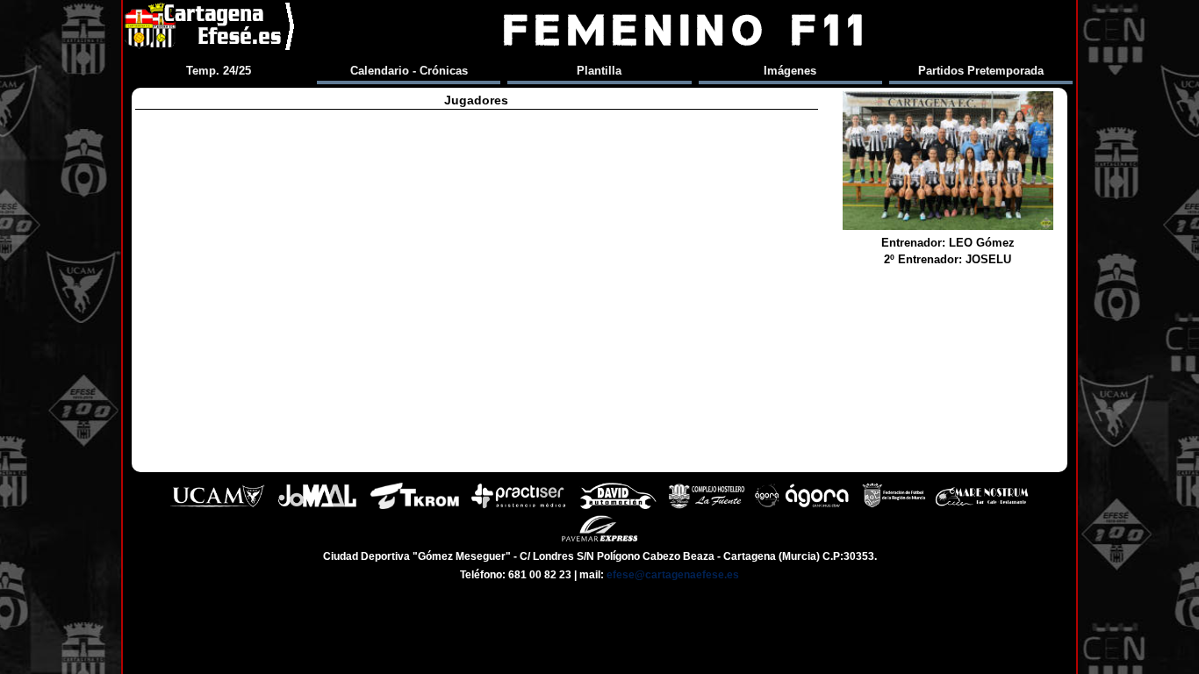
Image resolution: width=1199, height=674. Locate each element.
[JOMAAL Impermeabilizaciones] (316, 506)
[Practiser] (518, 506)
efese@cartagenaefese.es (673, 575)
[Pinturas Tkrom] (415, 506)
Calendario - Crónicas (409, 70)
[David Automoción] (618, 506)
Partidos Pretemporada (981, 70)
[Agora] (803, 506)
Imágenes (790, 70)
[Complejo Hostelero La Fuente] (706, 506)
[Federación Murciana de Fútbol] (894, 506)
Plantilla (599, 70)
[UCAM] (218, 506)
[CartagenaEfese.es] (210, 30)
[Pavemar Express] (600, 539)
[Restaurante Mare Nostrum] (981, 506)
